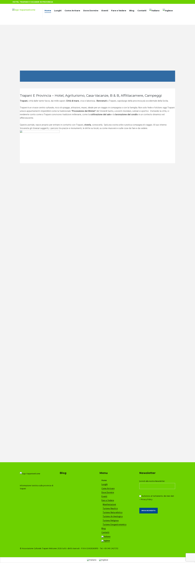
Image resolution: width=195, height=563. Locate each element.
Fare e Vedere (118, 10)
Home (48, 10)
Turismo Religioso (111, 521)
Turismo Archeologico (113, 517)
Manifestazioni (109, 505)
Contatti (141, 10)
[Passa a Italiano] (92, 560)
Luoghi (57, 10)
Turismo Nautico (110, 509)
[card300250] (40, 132)
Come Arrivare (72, 10)
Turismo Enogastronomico (114, 525)
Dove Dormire (90, 10)
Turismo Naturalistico (112, 513)
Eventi (104, 10)
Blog (131, 10)
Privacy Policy (146, 499)
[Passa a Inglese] (167, 11)
